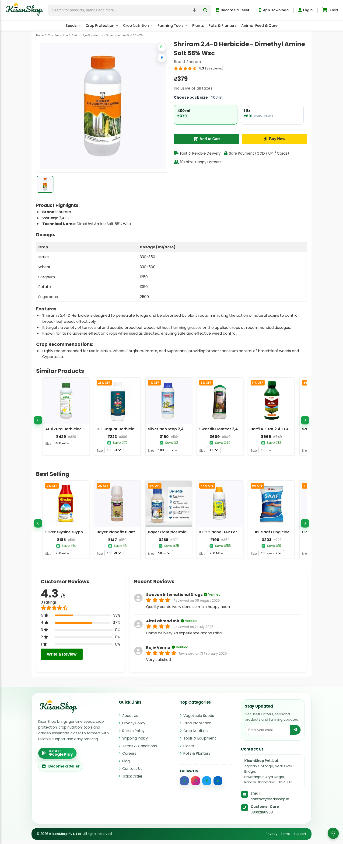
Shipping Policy (135, 738)
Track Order (132, 776)
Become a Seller (235, 10)
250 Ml (215, 553)
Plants (198, 25)
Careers (129, 753)
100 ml (112, 450)
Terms (285, 834)
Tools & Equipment (199, 738)
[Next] (305, 420)
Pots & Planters (223, 25)
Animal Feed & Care (259, 25)
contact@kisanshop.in (270, 798)
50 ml (162, 553)
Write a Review (62, 654)
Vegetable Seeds (198, 715)
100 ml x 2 (166, 450)
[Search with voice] (194, 10)
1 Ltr (264, 450)
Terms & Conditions (139, 745)
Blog (126, 761)
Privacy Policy (133, 723)
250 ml (61, 553)
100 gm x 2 (269, 553)
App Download (276, 10)
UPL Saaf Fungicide (271, 532)
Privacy (271, 834)
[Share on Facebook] (161, 57)
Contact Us (132, 768)
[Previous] (38, 420)
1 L (212, 450)
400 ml (61, 443)
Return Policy (133, 730)
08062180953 (262, 812)
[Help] (333, 833)
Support (300, 834)
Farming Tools (171, 25)
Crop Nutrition (136, 25)
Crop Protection (99, 25)
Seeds (71, 25)
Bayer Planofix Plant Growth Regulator (133, 532)
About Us (130, 715)
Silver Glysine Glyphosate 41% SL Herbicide (85, 532)
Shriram (193, 61)
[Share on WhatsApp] (161, 47)
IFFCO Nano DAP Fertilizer (223, 532)
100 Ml (112, 553)
